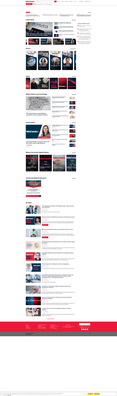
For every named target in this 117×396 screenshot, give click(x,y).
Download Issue (32, 170)
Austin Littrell (53, 136)
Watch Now (30, 145)
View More (89, 12)
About (27, 324)
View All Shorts (73, 48)
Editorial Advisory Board (42, 324)
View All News (50, 318)
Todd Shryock (53, 103)
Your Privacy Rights (53, 328)
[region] (58, 394)
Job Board (39, 326)
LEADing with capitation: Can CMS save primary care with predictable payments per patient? (67, 15)
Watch (63, 1)
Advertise (27, 326)
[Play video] (38, 132)
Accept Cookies (97, 393)
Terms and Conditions (42, 327)
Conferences (71, 1)
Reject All (90, 393)
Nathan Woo (45, 218)
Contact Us (28, 327)
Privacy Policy (52, 324)
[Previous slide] (73, 89)
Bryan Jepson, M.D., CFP (55, 141)
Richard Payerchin (54, 127)
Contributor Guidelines (42, 328)
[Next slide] (75, 89)
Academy (66, 1)
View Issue (28, 170)
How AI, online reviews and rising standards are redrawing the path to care (50, 15)
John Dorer (44, 255)
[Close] (116, 394)
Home (90, 333)
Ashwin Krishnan (45, 265)
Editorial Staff (28, 328)
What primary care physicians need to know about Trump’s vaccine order (83, 15)
